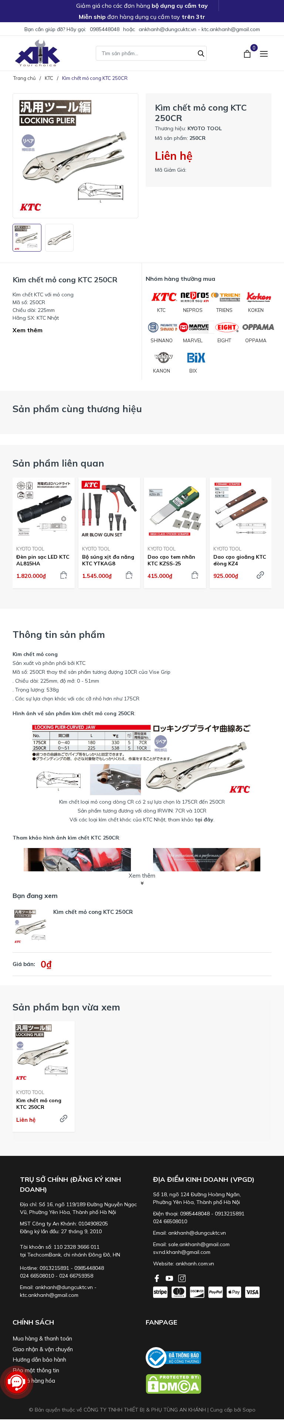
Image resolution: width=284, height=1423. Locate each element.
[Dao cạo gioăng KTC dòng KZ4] (241, 509)
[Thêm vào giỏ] (63, 575)
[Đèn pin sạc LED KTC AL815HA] (44, 509)
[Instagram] (182, 1277)
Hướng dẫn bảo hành (39, 1359)
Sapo (249, 1409)
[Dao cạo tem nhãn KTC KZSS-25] (175, 509)
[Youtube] (170, 1277)
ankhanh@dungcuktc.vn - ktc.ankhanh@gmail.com (199, 29)
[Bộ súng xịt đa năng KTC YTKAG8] (109, 509)
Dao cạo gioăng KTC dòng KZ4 (239, 560)
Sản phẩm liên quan (58, 463)
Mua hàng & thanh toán (42, 1338)
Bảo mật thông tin (36, 1370)
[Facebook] (157, 1277)
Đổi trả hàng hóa (34, 1380)
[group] (75, 156)
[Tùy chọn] (260, 575)
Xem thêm (28, 330)
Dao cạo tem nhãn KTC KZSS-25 (171, 560)
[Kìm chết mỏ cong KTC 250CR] (44, 1052)
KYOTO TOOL (30, 549)
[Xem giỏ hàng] (248, 53)
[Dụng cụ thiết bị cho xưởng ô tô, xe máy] (37, 53)
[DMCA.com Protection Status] (208, 1384)
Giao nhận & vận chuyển (43, 1349)
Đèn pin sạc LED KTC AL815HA (43, 560)
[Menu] (264, 53)
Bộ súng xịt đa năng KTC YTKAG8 (108, 560)
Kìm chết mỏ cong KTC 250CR (38, 1103)
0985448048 (104, 29)
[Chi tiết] (63, 1118)
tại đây (204, 819)
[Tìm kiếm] (201, 52)
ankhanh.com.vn (195, 1263)
